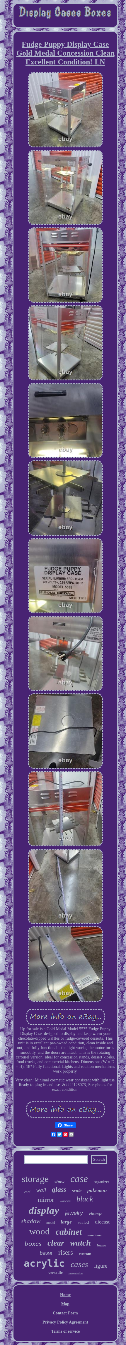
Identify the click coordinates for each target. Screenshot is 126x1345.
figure (100, 1266)
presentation (76, 1273)
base (46, 1253)
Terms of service (65, 1331)
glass (59, 1189)
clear (55, 1242)
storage (35, 1178)
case (79, 1178)
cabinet (69, 1231)
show (59, 1181)
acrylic (44, 1263)
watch (80, 1242)
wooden (65, 1201)
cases (79, 1264)
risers (65, 1252)
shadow (30, 1221)
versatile (55, 1272)
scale (76, 1190)
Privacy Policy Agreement (65, 1322)
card (27, 1191)
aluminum (95, 1235)
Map (65, 1304)
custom (85, 1254)
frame (101, 1245)
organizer (101, 1182)
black (84, 1199)
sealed (83, 1222)
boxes (33, 1243)
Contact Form (65, 1313)
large (66, 1222)
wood (39, 1231)
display (44, 1210)
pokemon (97, 1190)
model (50, 1223)
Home (65, 1295)
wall (41, 1190)
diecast (102, 1222)
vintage (95, 1213)
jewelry (74, 1213)
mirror (46, 1199)
